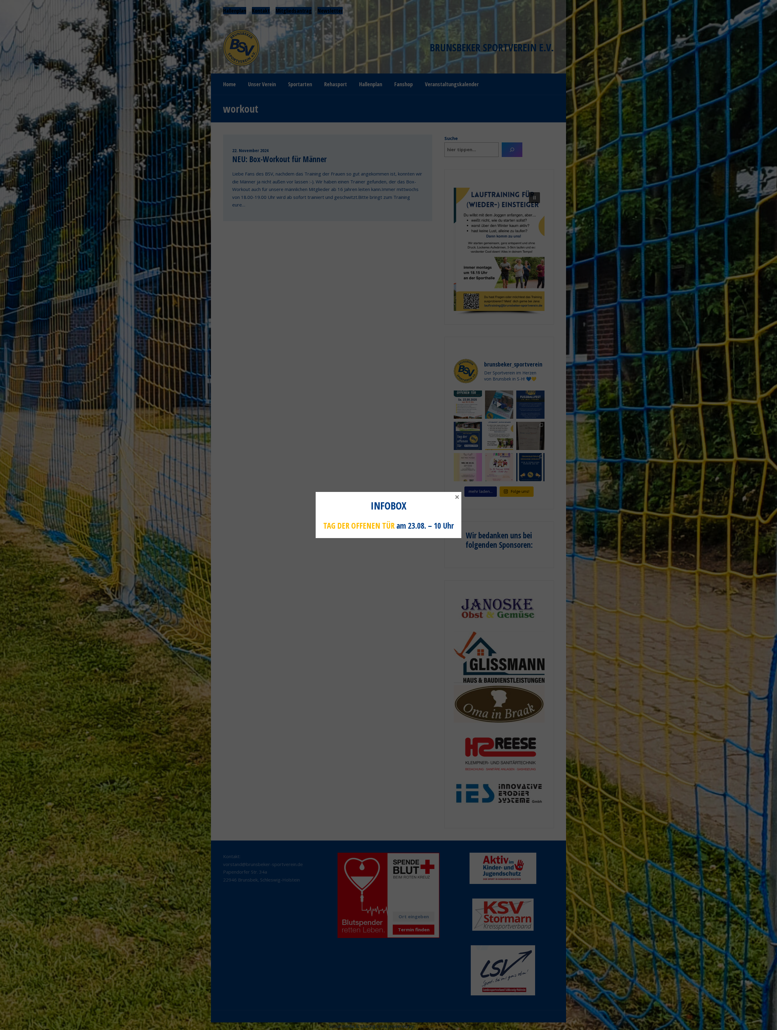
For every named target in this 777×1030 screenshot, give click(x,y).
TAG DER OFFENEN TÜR (359, 525)
